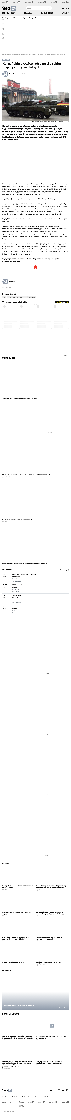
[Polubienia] (3, 20)
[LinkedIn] (59, 1090)
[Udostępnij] (3, 38)
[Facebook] (51, 1090)
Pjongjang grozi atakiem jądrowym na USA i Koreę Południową (32, 199)
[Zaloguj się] (59, 8)
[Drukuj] (3, 29)
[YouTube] (63, 1090)
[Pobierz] (3, 33)
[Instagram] (67, 1090)
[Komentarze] (3, 24)
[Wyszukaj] (48, 8)
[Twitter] (55, 1090)
